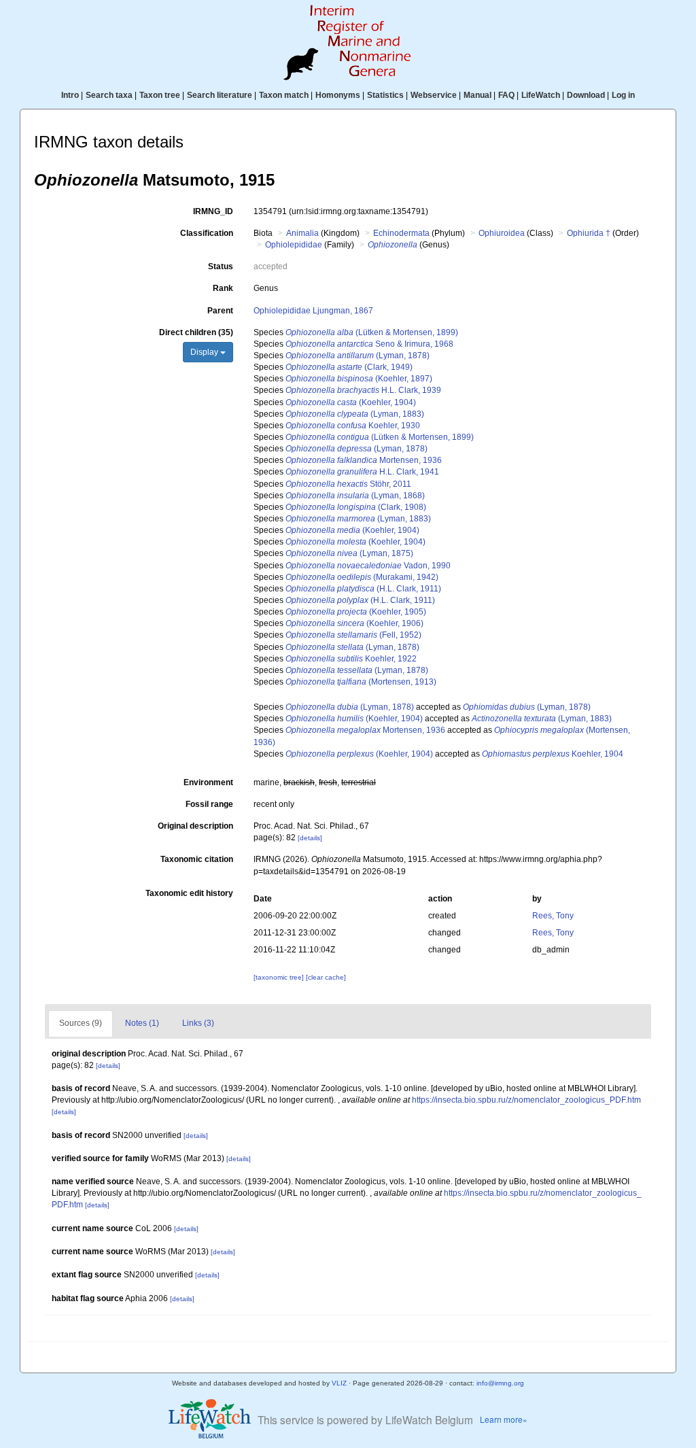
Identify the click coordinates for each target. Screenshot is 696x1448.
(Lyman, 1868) (355, 495)
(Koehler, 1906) (354, 623)
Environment (208, 782)
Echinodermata (401, 233)
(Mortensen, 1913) (360, 682)
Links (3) (198, 1023)
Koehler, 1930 (352, 425)
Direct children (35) (196, 332)
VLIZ (339, 1383)
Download (586, 95)
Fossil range (209, 804)
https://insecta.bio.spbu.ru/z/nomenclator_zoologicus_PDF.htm (526, 1100)
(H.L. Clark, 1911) (363, 588)
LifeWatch (540, 95)
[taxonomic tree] (280, 977)
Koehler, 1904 (552, 754)
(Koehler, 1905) (355, 612)
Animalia (302, 233)
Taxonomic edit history (189, 893)
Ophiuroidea (501, 233)
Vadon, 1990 (368, 565)
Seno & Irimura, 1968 (369, 344)
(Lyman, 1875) (349, 553)
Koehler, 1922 (351, 658)
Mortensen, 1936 (363, 460)
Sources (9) (80, 1023)
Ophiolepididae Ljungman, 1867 (313, 310)
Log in (623, 95)
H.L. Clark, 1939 (363, 390)
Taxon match (284, 95)
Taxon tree (159, 95)
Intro (70, 95)
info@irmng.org (500, 1383)
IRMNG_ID (213, 211)
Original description (195, 826)
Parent (220, 310)
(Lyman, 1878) (357, 355)
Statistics (385, 95)
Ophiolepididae (293, 244)
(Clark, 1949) (349, 367)
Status (220, 266)
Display (205, 352)
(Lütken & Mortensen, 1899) (371, 332)
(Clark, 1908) (355, 507)
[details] (310, 838)
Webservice (434, 95)
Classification (206, 233)
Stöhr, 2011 (348, 484)
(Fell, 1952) (353, 635)
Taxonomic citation (196, 859)
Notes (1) (142, 1023)
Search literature (219, 95)
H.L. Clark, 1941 (362, 472)
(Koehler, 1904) (350, 402)
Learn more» (503, 1419)
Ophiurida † (588, 233)
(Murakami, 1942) (361, 577)
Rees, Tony (553, 915)
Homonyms (337, 95)
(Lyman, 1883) (354, 414)
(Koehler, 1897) (358, 378)
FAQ (506, 95)
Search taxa (109, 95)
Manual (477, 95)
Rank (223, 288)
